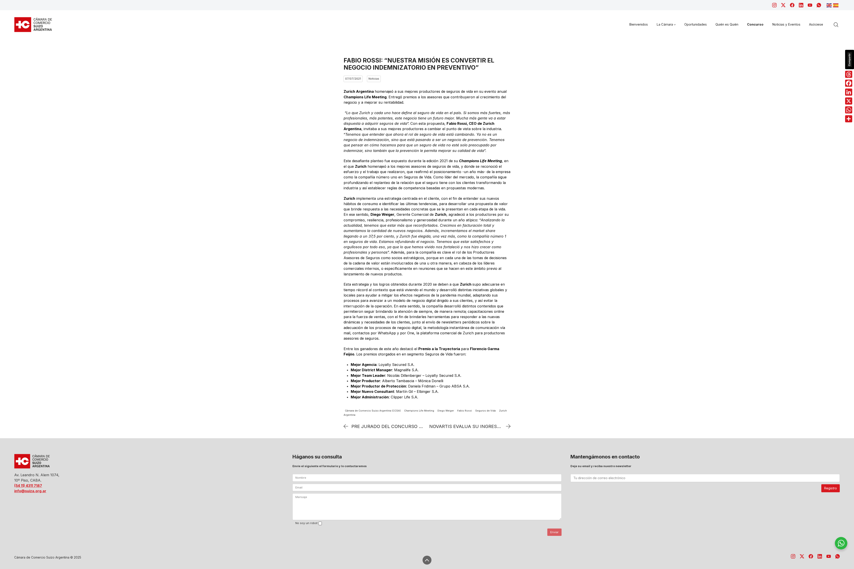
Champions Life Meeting (419, 410)
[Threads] (848, 74)
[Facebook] (792, 5)
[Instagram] (774, 5)
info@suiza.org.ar (30, 491)
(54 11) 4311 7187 (28, 485)
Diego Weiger (445, 410)
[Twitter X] (783, 5)
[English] (829, 5)
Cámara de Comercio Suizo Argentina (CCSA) (373, 410)
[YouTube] (810, 5)
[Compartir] (848, 118)
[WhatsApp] (819, 5)
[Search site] (836, 24)
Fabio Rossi (464, 410)
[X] (848, 101)
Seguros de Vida (485, 410)
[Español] (836, 5)
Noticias (374, 78)
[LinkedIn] (801, 5)
